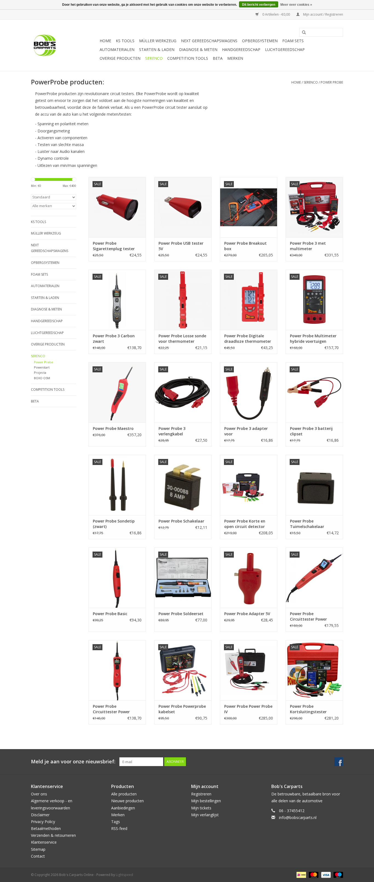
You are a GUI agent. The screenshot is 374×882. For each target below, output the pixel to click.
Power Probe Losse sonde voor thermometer (182, 338)
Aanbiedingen (123, 807)
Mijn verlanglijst (205, 814)
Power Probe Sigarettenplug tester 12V (114, 246)
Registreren (201, 794)
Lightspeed (124, 874)
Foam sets (293, 40)
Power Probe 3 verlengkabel (172, 431)
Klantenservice (44, 842)
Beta (218, 58)
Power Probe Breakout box (245, 246)
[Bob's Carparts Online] (64, 45)
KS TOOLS (125, 40)
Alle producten (124, 794)
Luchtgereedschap (285, 49)
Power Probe (332, 82)
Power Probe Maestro (113, 428)
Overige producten (120, 58)
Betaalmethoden (46, 828)
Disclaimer (40, 814)
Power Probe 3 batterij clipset (311, 431)
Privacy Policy (43, 821)
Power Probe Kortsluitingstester (308, 709)
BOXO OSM (42, 378)
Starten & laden (156, 49)
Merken (235, 58)
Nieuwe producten (127, 800)
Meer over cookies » (296, 5)
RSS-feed (119, 828)
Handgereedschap (241, 49)
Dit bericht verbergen (258, 5)
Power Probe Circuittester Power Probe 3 (111, 709)
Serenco (154, 58)
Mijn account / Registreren (322, 14)
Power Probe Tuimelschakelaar (307, 523)
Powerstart (42, 367)
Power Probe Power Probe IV (248, 709)
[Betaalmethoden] (301, 874)
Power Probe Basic (110, 613)
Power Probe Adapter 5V (247, 613)
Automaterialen (117, 49)
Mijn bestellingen (206, 800)
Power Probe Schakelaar (181, 521)
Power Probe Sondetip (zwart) (114, 523)
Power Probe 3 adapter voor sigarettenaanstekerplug (248, 431)
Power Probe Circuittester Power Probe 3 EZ (308, 616)
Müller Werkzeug (157, 40)
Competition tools (187, 58)
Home (105, 40)
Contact (38, 856)
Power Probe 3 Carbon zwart (114, 338)
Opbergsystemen (260, 40)
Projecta (40, 372)
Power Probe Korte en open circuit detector (244, 523)
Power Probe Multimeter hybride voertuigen (313, 338)
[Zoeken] (302, 32)
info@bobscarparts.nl (298, 817)
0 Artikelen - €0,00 (276, 14)
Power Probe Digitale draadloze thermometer (247, 338)
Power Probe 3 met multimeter (308, 246)
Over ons (39, 794)
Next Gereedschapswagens (209, 40)
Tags (115, 821)
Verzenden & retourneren (53, 835)
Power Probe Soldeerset (181, 613)
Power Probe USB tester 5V (181, 246)
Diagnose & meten (198, 49)
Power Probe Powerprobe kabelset (182, 709)
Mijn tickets (201, 807)
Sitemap (38, 849)
